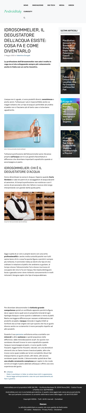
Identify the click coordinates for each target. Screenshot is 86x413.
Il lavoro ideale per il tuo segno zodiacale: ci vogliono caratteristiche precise (70, 145)
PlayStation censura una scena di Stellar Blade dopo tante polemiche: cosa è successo (69, 49)
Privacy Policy (47, 410)
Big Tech (51, 5)
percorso (19, 334)
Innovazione (37, 5)
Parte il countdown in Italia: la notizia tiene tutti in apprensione (29, 374)
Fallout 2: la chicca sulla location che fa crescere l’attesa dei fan (69, 83)
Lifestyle (10, 372)
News (26, 5)
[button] (24, 18)
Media (61, 5)
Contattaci (59, 399)
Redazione (37, 410)
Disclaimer (58, 410)
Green (71, 5)
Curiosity (28, 11)
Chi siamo (27, 410)
